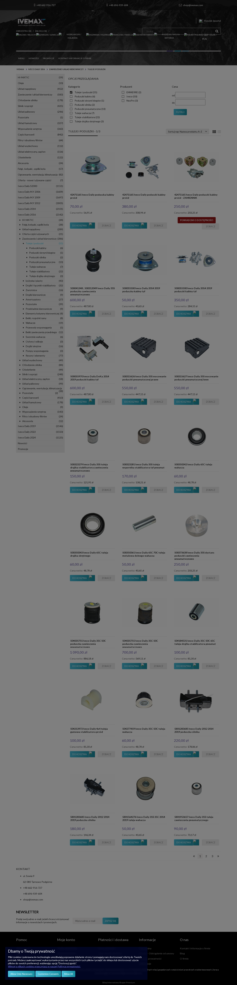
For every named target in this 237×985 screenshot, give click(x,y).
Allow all (68, 974)
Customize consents (48, 974)
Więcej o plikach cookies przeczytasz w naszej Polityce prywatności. (44, 966)
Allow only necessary (21, 974)
